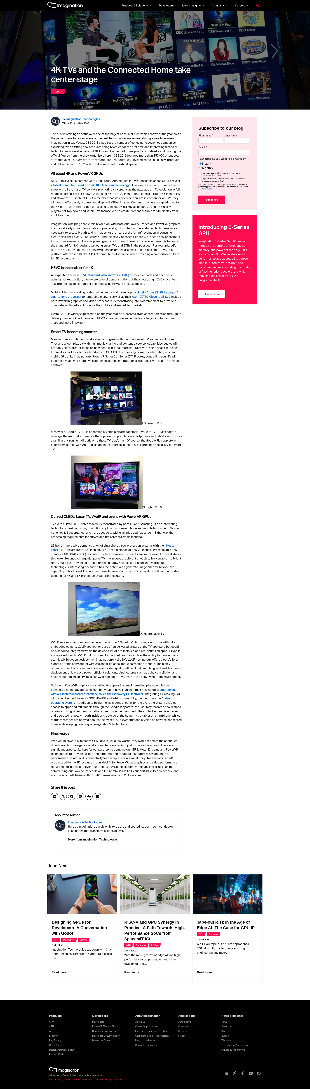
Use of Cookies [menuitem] (72, 1079)
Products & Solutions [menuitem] (134, 5)
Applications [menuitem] (186, 1015)
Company (213, 934)
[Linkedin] (54, 796)
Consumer (141, 945)
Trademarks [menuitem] (101, 1079)
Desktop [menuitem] (182, 1031)
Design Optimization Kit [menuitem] (61, 1049)
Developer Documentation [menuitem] (106, 1035)
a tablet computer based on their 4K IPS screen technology (90, 185)
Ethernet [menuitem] (53, 1035)
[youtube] (250, 1073)
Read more (59, 972)
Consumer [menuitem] (183, 1026)
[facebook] (71, 796)
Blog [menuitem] (223, 1031)
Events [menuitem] (225, 1035)
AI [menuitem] (50, 1031)
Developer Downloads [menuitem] (104, 1031)
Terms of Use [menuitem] (88, 1079)
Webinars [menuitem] (226, 1040)
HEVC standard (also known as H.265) (104, 275)
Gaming (83, 939)
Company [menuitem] (218, 5)
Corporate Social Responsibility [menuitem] (152, 1035)
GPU (58, 91)
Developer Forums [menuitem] (102, 1040)
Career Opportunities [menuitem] (146, 1026)
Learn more (212, 294)
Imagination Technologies (83, 119)
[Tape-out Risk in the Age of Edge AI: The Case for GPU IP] (227, 894)
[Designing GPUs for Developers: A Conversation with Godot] (82, 894)
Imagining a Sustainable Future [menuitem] (151, 1031)
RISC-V (154, 945)
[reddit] (80, 796)
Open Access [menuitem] (56, 1045)
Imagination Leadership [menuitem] (147, 1040)
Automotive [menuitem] (184, 1021)
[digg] (89, 796)
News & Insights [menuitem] (191, 5)
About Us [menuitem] (140, 1021)
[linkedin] (226, 1073)
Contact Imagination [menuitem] (146, 1045)
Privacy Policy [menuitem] (56, 1079)
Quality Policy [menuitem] (116, 1079)
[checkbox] (223, 165)
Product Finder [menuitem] (57, 1054)
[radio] (223, 163)
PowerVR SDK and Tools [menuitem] (105, 1026)
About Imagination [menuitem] (147, 1015)
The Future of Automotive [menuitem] (234, 1045)
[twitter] (234, 1073)
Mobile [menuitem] (181, 1035)
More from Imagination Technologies (93, 839)
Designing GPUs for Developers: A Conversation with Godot (79, 928)
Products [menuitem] (55, 1015)
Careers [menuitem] (240, 5)
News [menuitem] (224, 1021)
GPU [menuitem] (51, 1021)
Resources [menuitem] (227, 1026)
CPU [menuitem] (51, 1026)
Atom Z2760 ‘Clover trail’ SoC (151, 296)
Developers (68, 939)
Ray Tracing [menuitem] (55, 1040)
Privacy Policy (207, 189)
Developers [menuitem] (166, 5)
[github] (258, 1073)
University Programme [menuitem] (233, 1049)
